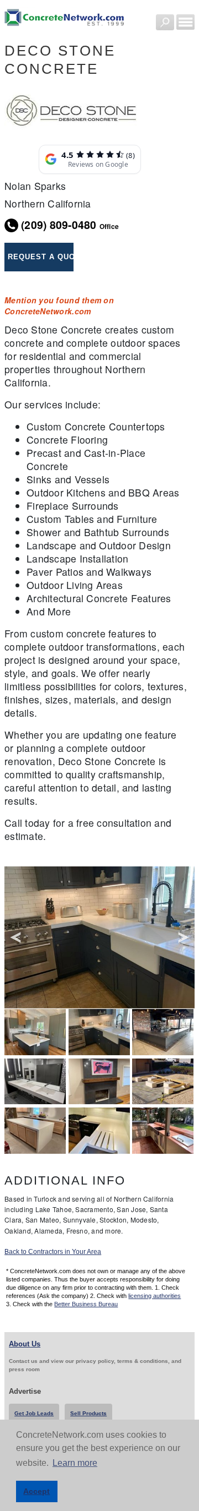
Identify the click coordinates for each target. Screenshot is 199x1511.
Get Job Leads (34, 1413)
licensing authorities (154, 1295)
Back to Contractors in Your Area (52, 1252)
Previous (15, 937)
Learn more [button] (75, 1463)
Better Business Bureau (86, 1304)
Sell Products (88, 1413)
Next (183, 937)
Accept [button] (36, 1491)
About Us (24, 1344)
